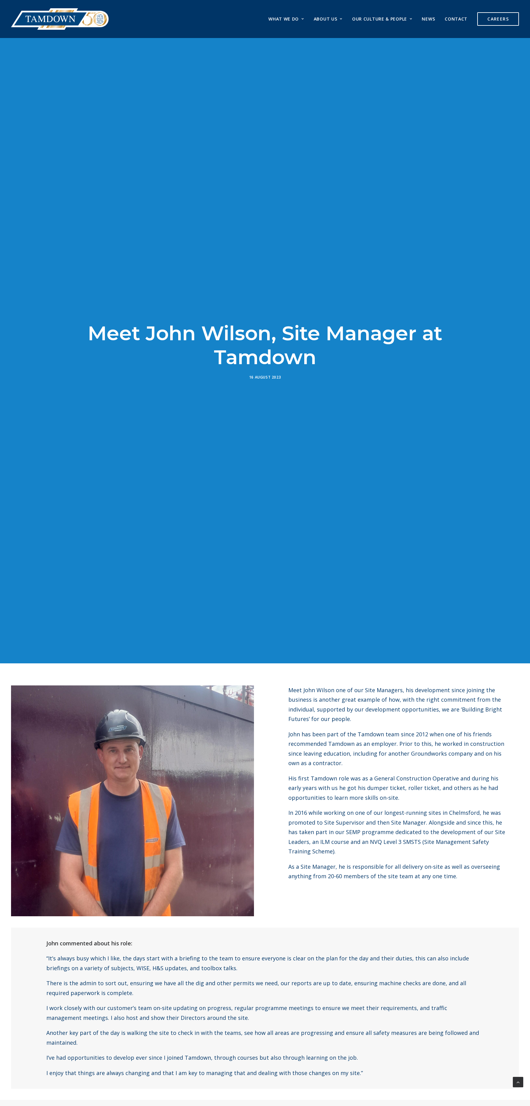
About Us (325, 19)
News (428, 19)
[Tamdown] (60, 19)
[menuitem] (288, 19)
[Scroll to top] (518, 1081)
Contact (456, 19)
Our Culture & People (379, 19)
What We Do (283, 19)
